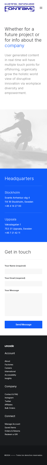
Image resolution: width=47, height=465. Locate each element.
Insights (8, 378)
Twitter (8, 401)
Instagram (9, 397)
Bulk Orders (10, 408)
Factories (9, 364)
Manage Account (12, 424)
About (7, 361)
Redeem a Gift (11, 434)
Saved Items (10, 427)
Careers (8, 368)
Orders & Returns (12, 431)
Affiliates (9, 404)
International (10, 371)
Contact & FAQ (11, 394)
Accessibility (10, 375)
